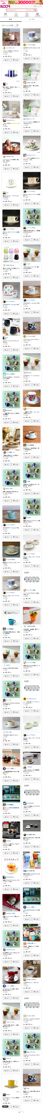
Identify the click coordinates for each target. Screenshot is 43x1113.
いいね (16, 59)
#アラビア (15, 196)
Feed (5, 14)
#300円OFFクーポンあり (9, 528)
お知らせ (27, 14)
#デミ (5, 233)
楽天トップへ (38, 6)
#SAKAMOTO (27, 910)
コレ (7, 59)
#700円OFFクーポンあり (9, 304)
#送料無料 (5, 632)
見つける (16, 14)
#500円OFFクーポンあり (30, 303)
